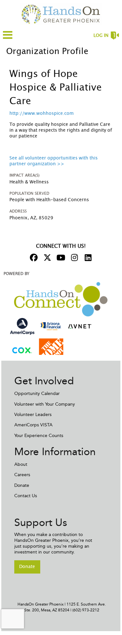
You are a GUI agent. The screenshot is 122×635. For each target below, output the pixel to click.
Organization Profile (47, 51)
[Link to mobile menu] (7, 38)
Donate (21, 485)
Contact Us (25, 495)
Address (18, 211)
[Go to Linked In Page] (87, 257)
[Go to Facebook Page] (33, 257)
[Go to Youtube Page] (60, 257)
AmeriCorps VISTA (33, 425)
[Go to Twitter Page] (46, 257)
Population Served (29, 193)
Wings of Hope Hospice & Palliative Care (55, 87)
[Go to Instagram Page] (73, 257)
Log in (100, 35)
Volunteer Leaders (33, 414)
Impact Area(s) (24, 175)
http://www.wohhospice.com (41, 113)
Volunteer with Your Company (44, 404)
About (20, 464)
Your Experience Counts (38, 435)
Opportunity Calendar (37, 393)
